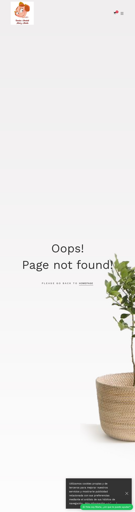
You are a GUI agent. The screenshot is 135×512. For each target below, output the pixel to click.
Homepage (86, 283)
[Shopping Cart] (115, 13)
